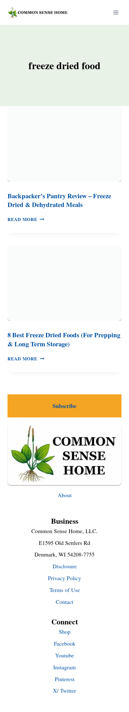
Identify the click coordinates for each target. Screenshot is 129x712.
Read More (26, 219)
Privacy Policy (64, 578)
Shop (64, 631)
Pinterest (65, 679)
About (65, 495)
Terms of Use (64, 590)
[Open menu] (115, 12)
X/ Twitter (64, 690)
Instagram (64, 667)
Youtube (64, 655)
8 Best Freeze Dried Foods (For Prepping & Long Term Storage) (64, 339)
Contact (64, 601)
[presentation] (64, 144)
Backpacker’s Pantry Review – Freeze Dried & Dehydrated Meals (59, 200)
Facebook (64, 643)
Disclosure (65, 566)
